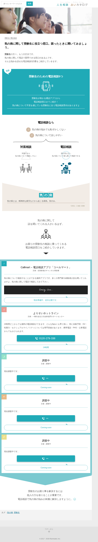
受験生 (17, 512)
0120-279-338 (47, 338)
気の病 (10, 512)
